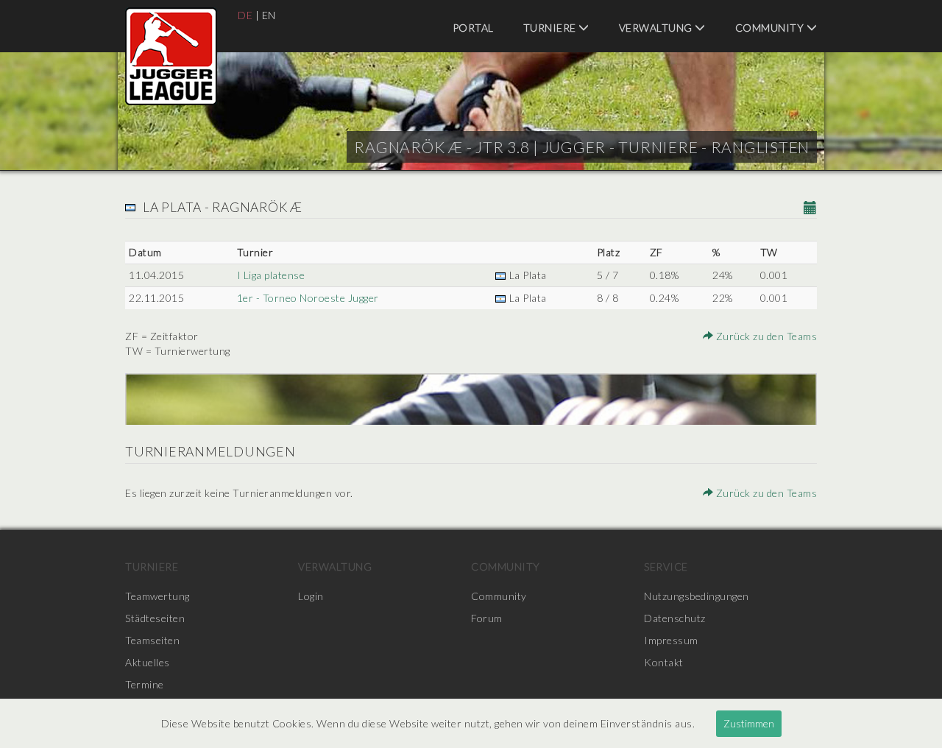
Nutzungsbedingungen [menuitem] (696, 596)
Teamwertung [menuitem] (157, 596)
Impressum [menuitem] (671, 640)
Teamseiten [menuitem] (152, 640)
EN (269, 15)
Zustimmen (748, 723)
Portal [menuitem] (473, 27)
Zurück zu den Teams (765, 336)
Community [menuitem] (771, 27)
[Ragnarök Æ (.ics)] (811, 208)
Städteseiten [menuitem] (155, 618)
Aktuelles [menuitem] (147, 662)
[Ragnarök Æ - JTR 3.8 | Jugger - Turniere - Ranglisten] (171, 56)
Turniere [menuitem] (551, 27)
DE (245, 15)
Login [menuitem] (311, 596)
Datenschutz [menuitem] (675, 618)
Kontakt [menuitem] (664, 662)
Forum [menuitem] (487, 618)
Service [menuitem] (666, 566)
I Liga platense (271, 275)
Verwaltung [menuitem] (657, 27)
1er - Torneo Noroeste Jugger (308, 298)
